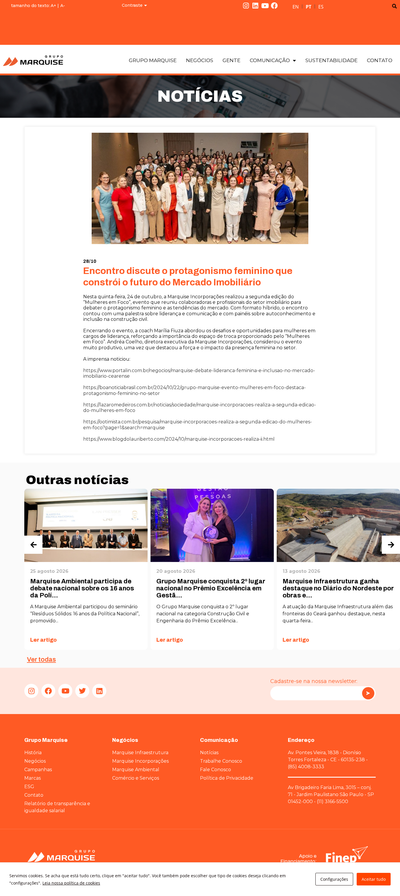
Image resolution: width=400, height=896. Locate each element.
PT (308, 7)
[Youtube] (265, 5)
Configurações (334, 879)
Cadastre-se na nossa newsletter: (313, 681)
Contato (379, 60)
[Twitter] (82, 691)
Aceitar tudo (374, 879)
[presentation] (33, 545)
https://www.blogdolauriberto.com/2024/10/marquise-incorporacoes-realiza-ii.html (179, 439)
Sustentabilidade (331, 60)
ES (321, 7)
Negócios (199, 60)
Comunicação (270, 60)
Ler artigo (43, 640)
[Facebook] (274, 5)
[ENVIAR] (368, 693)
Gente (231, 60)
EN (296, 7)
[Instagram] (246, 5)
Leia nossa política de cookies (71, 883)
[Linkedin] (255, 5)
